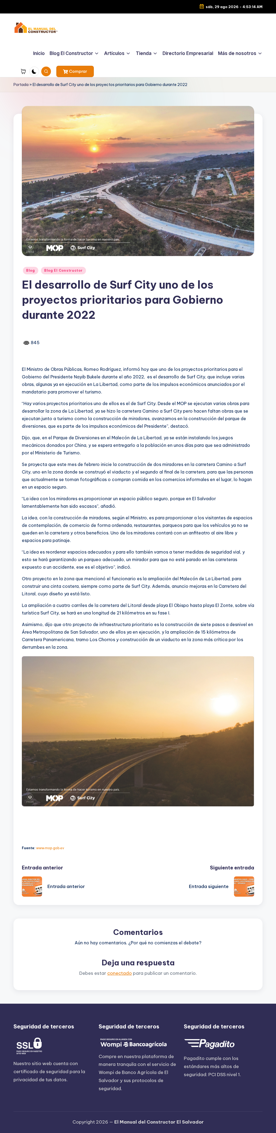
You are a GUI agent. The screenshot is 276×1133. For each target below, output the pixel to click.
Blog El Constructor (63, 270)
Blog (30, 270)
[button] (75, 71)
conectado (119, 973)
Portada (21, 84)
